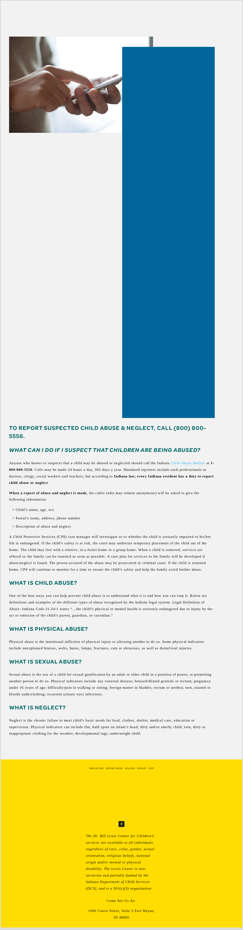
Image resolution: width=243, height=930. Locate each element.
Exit (89, 11)
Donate (80, 11)
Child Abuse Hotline (187, 463)
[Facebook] (121, 824)
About (12, 11)
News (38, 11)
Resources (25, 11)
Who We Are (96, 768)
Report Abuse (114, 768)
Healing (130, 768)
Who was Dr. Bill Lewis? (58, 11)
